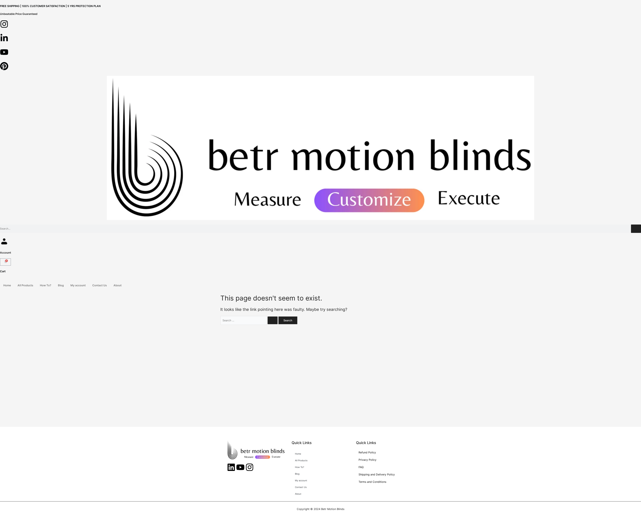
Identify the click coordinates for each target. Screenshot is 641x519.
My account (78, 285)
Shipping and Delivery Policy (377, 474)
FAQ (361, 467)
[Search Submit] (273, 320)
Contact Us (99, 285)
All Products (25, 285)
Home (7, 285)
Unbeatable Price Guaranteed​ (18, 14)
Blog (61, 285)
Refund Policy (367, 452)
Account (5, 252)
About (118, 285)
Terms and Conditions (372, 481)
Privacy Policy (367, 459)
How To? (45, 285)
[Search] (636, 229)
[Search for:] (249, 320)
